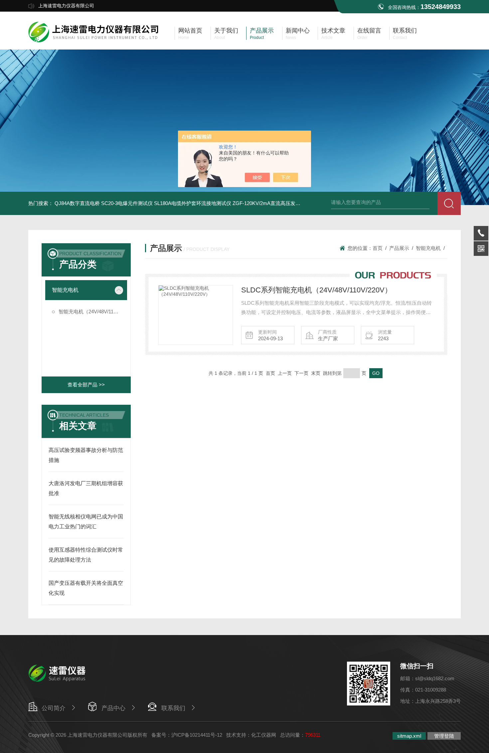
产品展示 (399, 248)
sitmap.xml (409, 736)
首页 (378, 248)
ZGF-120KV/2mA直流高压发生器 (269, 203)
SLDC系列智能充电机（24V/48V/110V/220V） (316, 290)
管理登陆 (444, 736)
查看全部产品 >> (86, 384)
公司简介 (54, 708)
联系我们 (173, 708)
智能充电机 (65, 290)
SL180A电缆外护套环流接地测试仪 (192, 203)
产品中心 (113, 708)
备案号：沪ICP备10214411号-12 (186, 735)
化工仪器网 (263, 735)
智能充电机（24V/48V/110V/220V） (93, 311)
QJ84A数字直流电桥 (77, 203)
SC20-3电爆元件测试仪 (127, 203)
